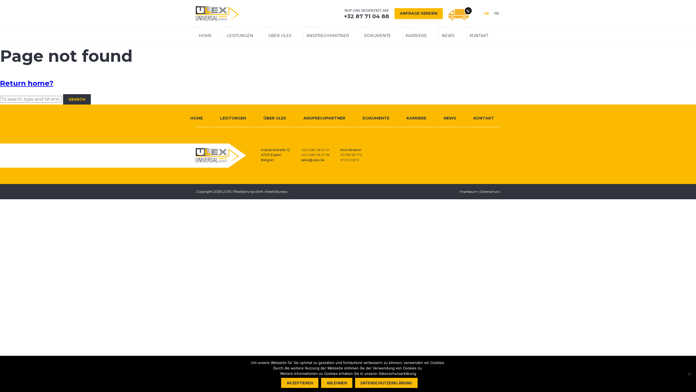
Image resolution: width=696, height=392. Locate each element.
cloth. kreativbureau (270, 191)
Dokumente (377, 35)
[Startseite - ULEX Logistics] (217, 13)
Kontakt (479, 35)
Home (205, 35)
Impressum (468, 191)
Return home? (26, 83)
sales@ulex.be (313, 160)
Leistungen (240, 35)
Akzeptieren (300, 383)
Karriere (416, 35)
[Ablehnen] (689, 374)
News (448, 35)
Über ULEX (279, 35)
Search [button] (77, 99)
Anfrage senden (418, 13)
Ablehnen (337, 383)
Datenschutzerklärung (386, 383)
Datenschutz (490, 191)
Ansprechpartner (327, 35)
